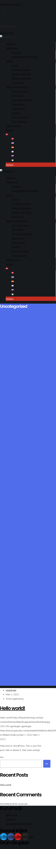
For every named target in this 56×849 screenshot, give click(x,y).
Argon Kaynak (18, 108)
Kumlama (16, 112)
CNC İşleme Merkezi (21, 100)
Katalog (9, 164)
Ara (1, 757)
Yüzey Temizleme (20, 117)
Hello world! (5, 784)
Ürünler (9, 61)
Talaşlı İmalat (17, 104)
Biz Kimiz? (16, 52)
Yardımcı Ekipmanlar (21, 74)
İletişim (9, 130)
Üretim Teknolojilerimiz (17, 87)
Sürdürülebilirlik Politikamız (24, 56)
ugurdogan (11, 690)
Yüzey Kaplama (18, 121)
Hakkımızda (11, 48)
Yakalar (15, 65)
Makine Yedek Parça (21, 78)
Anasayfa (10, 43)
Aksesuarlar (17, 82)
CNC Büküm (17, 95)
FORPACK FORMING (10, 4)
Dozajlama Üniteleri (21, 69)
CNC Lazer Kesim (20, 91)
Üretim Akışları (13, 125)
